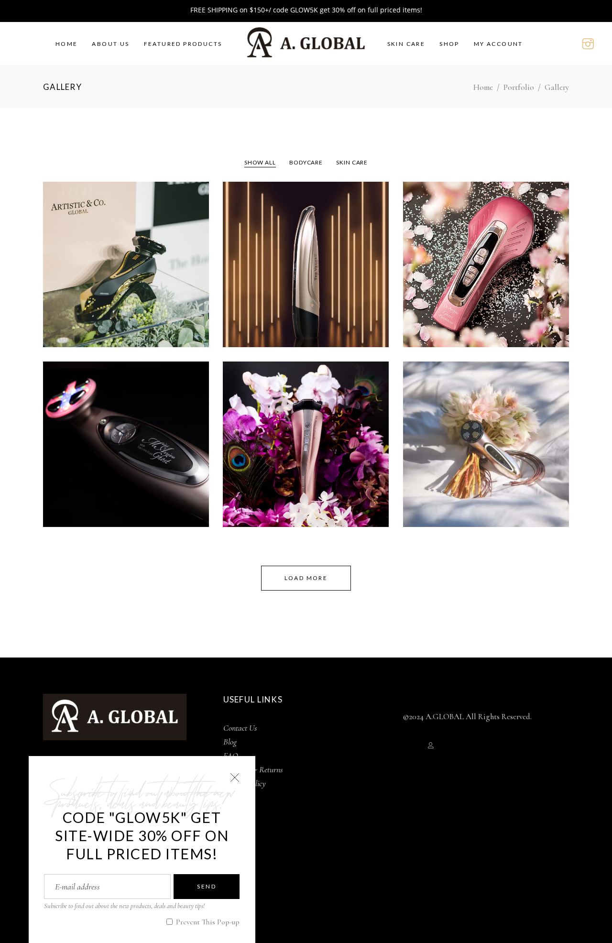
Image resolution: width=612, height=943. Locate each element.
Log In (414, 745)
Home (483, 87)
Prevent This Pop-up (207, 922)
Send (206, 886)
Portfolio (518, 87)
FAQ (230, 755)
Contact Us (240, 728)
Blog (230, 741)
